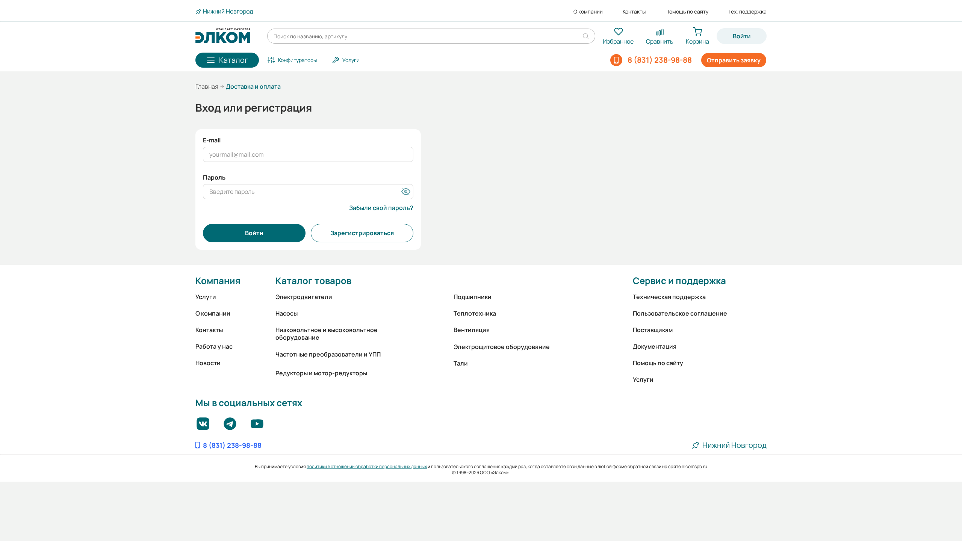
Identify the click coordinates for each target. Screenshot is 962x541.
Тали (461, 363)
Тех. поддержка (747, 12)
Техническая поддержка (669, 297)
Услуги (205, 297)
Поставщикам (653, 330)
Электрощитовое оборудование (502, 347)
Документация (654, 346)
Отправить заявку (734, 60)
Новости (208, 363)
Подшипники (473, 297)
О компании (588, 12)
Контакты (634, 12)
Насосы (286, 313)
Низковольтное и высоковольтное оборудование (326, 333)
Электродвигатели (303, 297)
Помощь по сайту (687, 12)
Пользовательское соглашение (680, 313)
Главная (206, 86)
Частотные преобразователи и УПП (328, 354)
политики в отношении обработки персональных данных (367, 466)
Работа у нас (214, 346)
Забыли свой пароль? (381, 208)
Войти (742, 36)
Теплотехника (475, 313)
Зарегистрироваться (362, 233)
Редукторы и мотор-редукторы (321, 373)
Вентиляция (472, 330)
